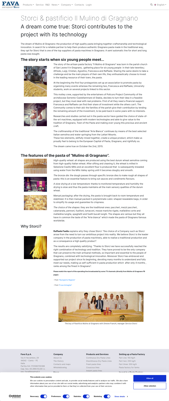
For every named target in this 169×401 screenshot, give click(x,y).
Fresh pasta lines (93, 364)
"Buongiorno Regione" (67, 280)
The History (58, 361)
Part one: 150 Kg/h (127, 358)
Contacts (79, 4)
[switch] (66, 396)
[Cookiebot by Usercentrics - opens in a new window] (15, 396)
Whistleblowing (60, 367)
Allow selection (150, 386)
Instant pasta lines (94, 370)
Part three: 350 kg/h (128, 364)
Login (89, 4)
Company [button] (66, 4)
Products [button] (27, 4)
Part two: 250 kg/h (127, 361)
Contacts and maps (61, 364)
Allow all (149, 378)
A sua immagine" (65, 285)
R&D (47, 4)
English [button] (160, 4)
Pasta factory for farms (129, 367)
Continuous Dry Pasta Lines (98, 358)
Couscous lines (92, 367)
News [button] (54, 4)
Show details (120, 396)
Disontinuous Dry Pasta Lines (99, 361)
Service (40, 4)
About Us (57, 358)
